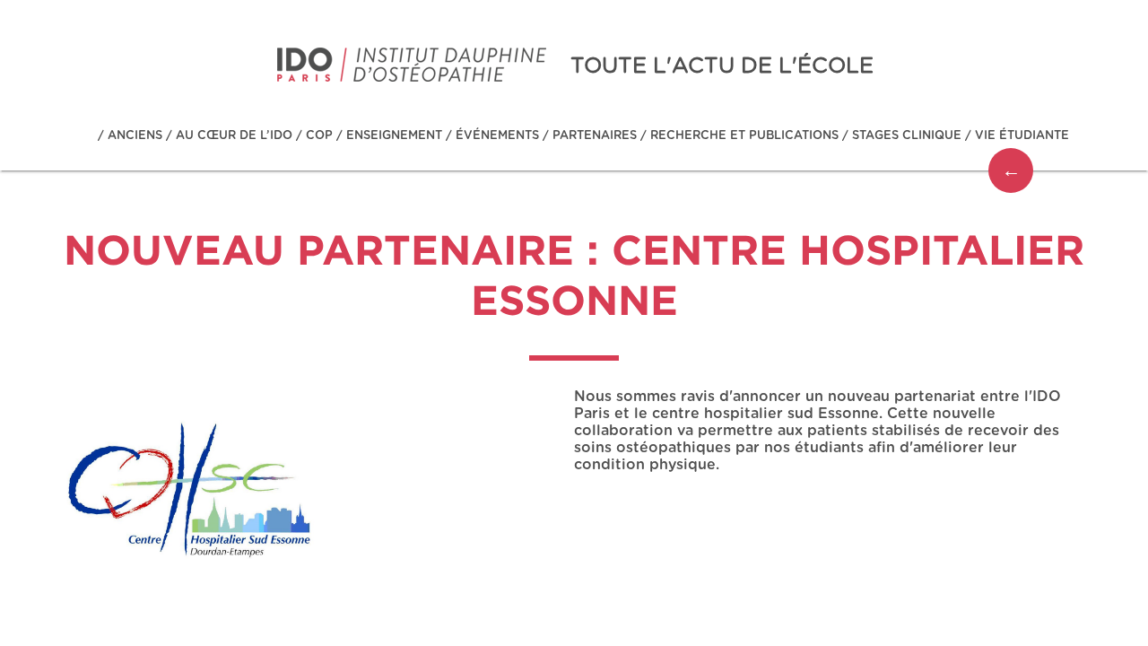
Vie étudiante (1022, 136)
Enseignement (394, 136)
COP (319, 136)
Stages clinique (906, 136)
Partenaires (594, 136)
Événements (497, 136)
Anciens (135, 136)
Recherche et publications (744, 136)
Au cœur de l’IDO (234, 136)
